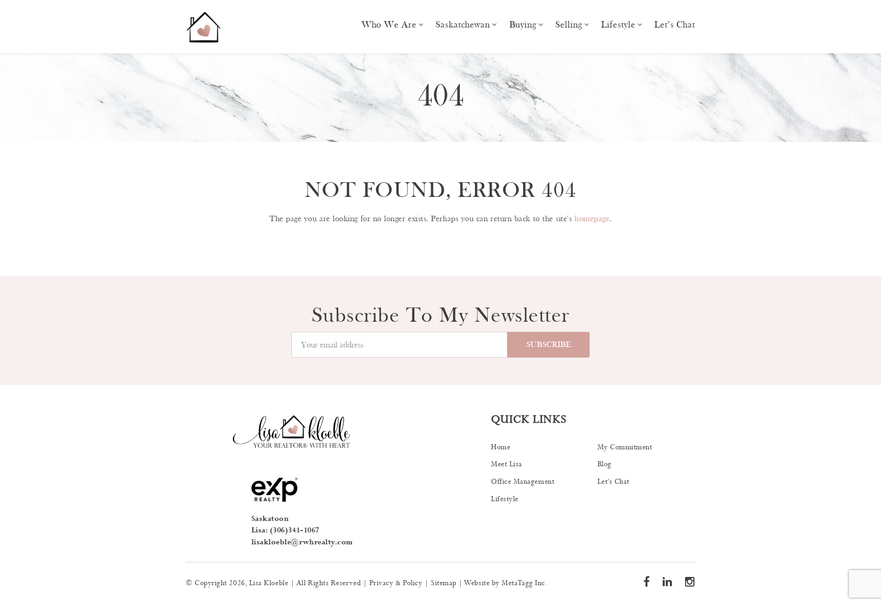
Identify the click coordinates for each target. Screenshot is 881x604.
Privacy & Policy (396, 583)
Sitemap (444, 583)
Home (500, 447)
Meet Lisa (506, 464)
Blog (604, 464)
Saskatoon (270, 519)
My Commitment (624, 447)
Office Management (522, 482)
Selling (568, 24)
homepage (591, 219)
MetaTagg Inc (523, 583)
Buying (522, 24)
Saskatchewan (462, 24)
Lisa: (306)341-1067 (285, 530)
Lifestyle (618, 24)
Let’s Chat (674, 24)
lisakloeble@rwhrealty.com (302, 542)
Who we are (389, 24)
